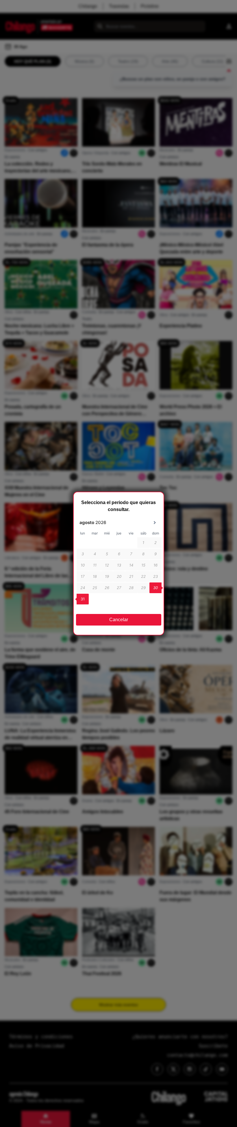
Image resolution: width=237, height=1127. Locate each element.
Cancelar (118, 619)
